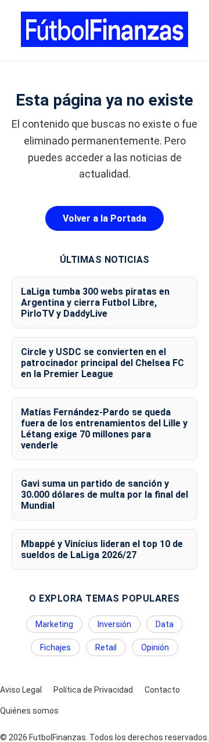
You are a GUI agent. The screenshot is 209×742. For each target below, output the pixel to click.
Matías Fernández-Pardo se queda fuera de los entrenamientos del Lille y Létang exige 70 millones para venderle (104, 429)
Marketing (54, 624)
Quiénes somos (29, 710)
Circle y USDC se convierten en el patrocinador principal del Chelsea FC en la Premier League (102, 362)
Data (165, 624)
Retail (106, 647)
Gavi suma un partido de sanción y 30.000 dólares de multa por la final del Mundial (104, 494)
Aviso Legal (21, 689)
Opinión (155, 647)
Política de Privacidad (93, 689)
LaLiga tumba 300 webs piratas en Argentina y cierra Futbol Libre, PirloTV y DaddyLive (95, 302)
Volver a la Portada (104, 218)
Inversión (114, 624)
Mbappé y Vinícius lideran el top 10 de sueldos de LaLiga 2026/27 (102, 549)
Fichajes (55, 647)
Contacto (162, 689)
